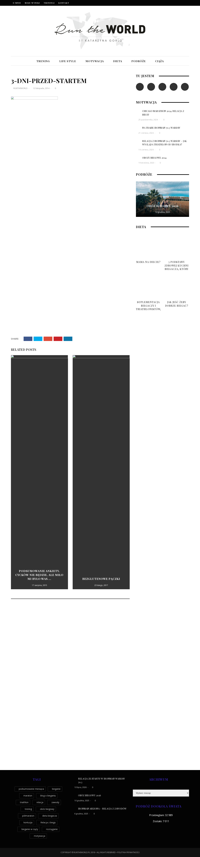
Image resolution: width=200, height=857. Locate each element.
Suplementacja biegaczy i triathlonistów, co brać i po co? (148, 307)
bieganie (56, 788)
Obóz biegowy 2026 (162, 206)
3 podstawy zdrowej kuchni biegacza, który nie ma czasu (177, 267)
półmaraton (28, 815)
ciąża (159, 61)
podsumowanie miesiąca (31, 788)
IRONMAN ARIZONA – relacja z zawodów (102, 808)
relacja (40, 802)
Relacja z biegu (48, 822)
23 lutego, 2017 (101, 585)
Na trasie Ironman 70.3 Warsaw (161, 127)
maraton (27, 795)
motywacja (94, 61)
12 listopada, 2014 (41, 88)
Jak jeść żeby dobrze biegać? (176, 303)
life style (67, 61)
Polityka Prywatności (128, 852)
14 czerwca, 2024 (146, 149)
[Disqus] (70, 644)
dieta (117, 61)
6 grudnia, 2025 (81, 813)
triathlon (24, 802)
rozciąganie (52, 829)
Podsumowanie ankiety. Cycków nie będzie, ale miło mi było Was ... (39, 575)
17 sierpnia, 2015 (39, 585)
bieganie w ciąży (30, 829)
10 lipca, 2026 (80, 787)
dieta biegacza (49, 815)
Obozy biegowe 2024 (154, 157)
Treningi (49, 3)
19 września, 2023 (146, 162)
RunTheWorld (20, 88)
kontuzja (28, 822)
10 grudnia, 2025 (162, 212)
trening (43, 61)
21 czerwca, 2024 (146, 133)
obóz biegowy (47, 809)
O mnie (17, 3)
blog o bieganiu (48, 795)
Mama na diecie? (148, 262)
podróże (138, 61)
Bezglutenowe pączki (101, 579)
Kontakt (63, 3)
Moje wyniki (32, 3)
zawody (55, 802)
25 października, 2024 (148, 119)
